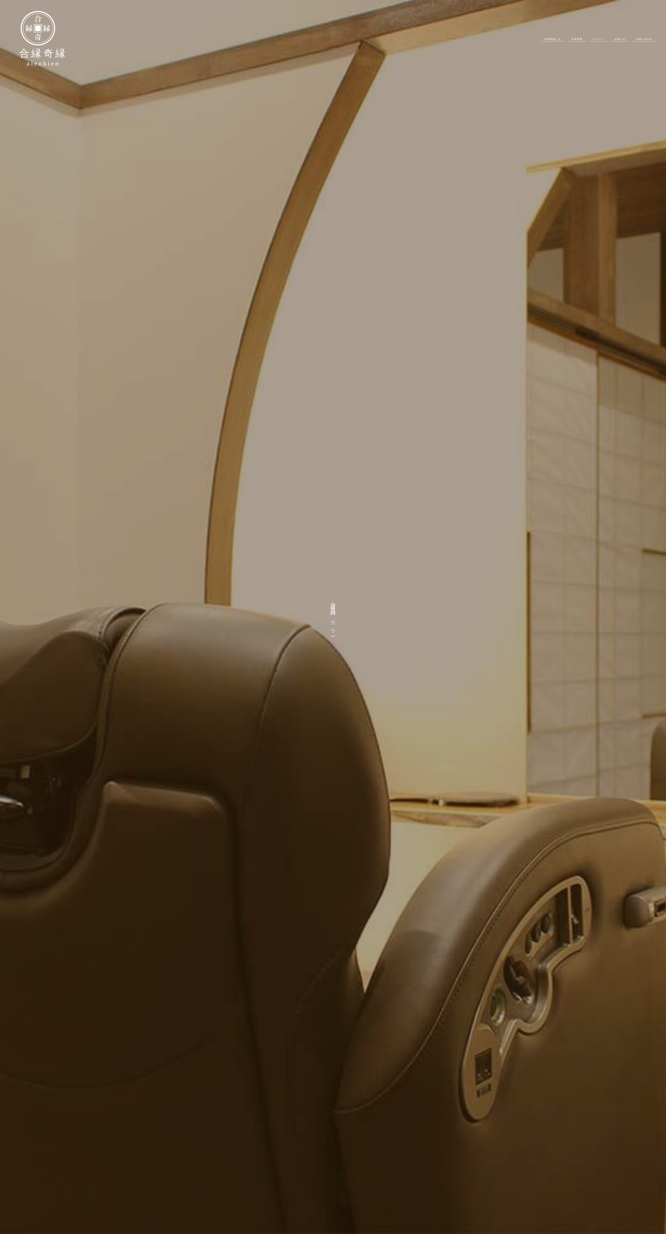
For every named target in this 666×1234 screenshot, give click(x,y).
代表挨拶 (576, 39)
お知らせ (619, 39)
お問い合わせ (644, 39)
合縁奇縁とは (552, 39)
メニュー (598, 39)
